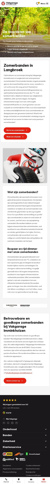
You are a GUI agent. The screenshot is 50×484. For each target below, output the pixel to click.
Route (19, 482)
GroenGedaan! (34, 454)
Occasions (31, 482)
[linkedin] (16, 423)
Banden (6, 9)
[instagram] (12, 423)
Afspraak (6, 482)
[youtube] (8, 423)
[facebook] (4, 423)
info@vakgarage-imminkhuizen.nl (19, 373)
